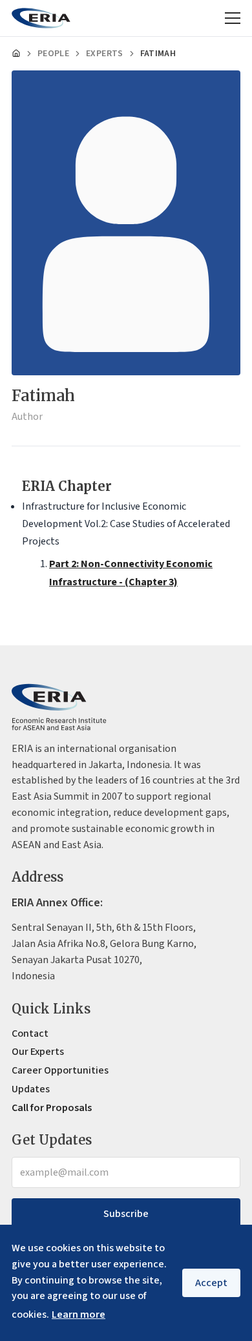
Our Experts (38, 1052)
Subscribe (126, 1214)
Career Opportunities (60, 1070)
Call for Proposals (52, 1108)
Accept (211, 1283)
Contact (30, 1033)
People (53, 53)
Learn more (78, 1314)
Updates (31, 1089)
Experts (104, 53)
